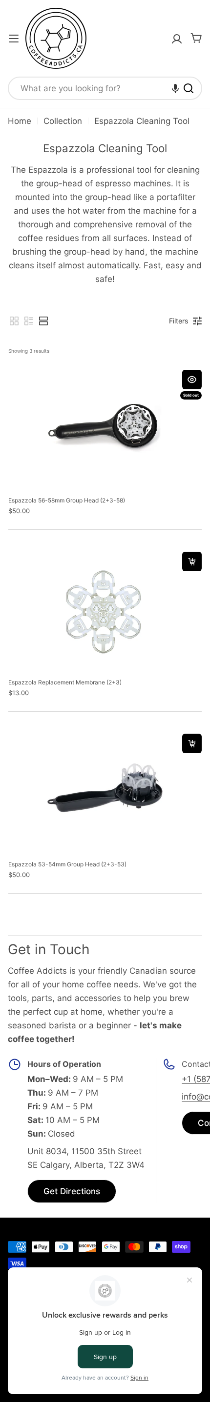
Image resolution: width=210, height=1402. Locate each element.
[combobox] (105, 88)
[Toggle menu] (14, 38)
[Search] (188, 88)
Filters (178, 321)
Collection (62, 121)
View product (192, 379)
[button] (175, 88)
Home (19, 121)
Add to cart (192, 561)
